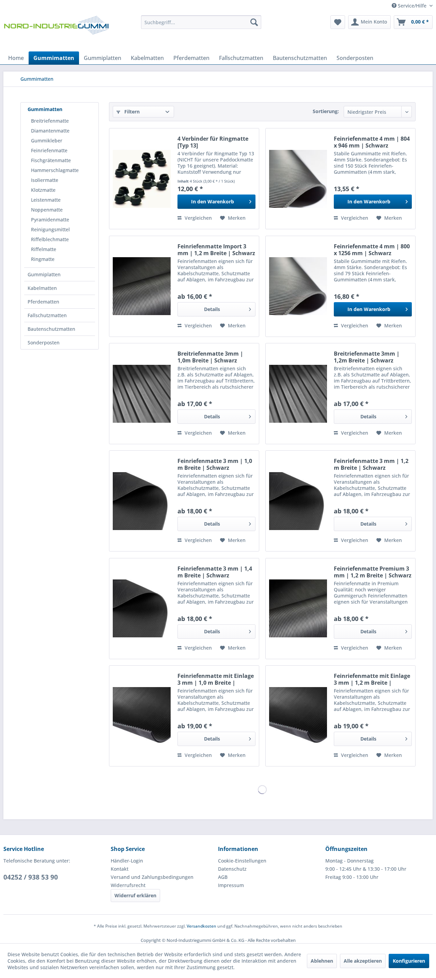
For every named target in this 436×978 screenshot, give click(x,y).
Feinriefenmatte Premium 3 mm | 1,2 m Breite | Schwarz (372, 572)
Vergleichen (197, 218)
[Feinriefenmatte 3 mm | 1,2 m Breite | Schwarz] (298, 500)
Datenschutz (232, 869)
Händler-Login (127, 860)
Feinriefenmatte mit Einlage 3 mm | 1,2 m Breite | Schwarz (372, 679)
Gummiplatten (44, 274)
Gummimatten (45, 109)
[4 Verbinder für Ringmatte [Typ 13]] (142, 178)
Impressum (231, 885)
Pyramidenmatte (50, 219)
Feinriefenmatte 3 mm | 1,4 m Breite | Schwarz (214, 572)
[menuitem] (201, 22)
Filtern (131, 111)
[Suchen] (254, 22)
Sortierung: (326, 111)
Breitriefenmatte (50, 121)
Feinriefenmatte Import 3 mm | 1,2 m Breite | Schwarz (216, 250)
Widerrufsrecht (128, 885)
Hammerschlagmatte (55, 170)
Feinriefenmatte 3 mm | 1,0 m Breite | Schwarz (214, 464)
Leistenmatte (46, 200)
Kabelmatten (42, 288)
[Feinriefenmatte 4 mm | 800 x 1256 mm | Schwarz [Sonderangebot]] (298, 286)
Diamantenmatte (50, 130)
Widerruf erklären (135, 895)
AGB (223, 877)
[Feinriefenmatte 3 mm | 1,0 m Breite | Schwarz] (142, 500)
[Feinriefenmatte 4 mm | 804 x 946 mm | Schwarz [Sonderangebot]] (298, 178)
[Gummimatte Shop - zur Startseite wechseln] (56, 31)
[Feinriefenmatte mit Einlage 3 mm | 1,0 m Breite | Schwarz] (142, 715)
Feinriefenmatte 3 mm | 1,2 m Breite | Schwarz (371, 464)
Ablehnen (322, 961)
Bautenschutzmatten (51, 329)
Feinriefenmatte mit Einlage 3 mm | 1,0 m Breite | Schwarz (215, 679)
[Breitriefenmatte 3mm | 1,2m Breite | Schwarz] (298, 393)
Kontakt (119, 869)
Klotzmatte (43, 190)
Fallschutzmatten (47, 315)
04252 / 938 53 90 (30, 877)
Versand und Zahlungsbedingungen (152, 877)
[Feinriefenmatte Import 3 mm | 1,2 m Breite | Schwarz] (142, 286)
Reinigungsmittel (50, 229)
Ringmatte (42, 259)
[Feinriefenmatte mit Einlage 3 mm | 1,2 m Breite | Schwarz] (298, 715)
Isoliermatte (44, 180)
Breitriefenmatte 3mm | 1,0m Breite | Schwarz (210, 357)
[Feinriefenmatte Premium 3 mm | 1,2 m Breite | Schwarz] (298, 608)
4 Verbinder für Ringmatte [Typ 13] (212, 142)
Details (212, 309)
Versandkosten (201, 926)
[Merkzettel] (337, 22)
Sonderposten (44, 342)
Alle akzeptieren (363, 961)
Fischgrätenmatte (51, 160)
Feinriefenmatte (49, 150)
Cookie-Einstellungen (242, 860)
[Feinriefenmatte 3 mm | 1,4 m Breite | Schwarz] (142, 608)
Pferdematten (43, 301)
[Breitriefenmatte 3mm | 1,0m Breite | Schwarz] (142, 393)
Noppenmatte (47, 209)
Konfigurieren (409, 961)
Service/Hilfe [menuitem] (412, 5)
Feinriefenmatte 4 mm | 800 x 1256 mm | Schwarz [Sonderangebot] (372, 250)
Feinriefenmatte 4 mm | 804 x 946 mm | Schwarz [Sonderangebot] (372, 142)
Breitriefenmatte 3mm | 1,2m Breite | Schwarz (367, 357)
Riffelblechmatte (50, 239)
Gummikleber (46, 140)
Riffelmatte (43, 249)
